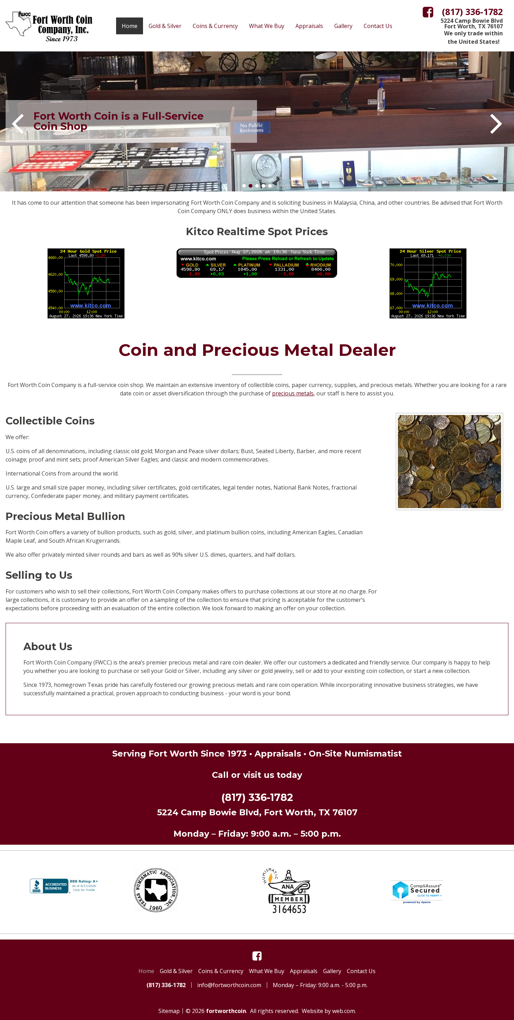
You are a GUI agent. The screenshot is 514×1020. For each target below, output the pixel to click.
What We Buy (266, 26)
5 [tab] (269, 186)
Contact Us (378, 26)
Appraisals (309, 26)
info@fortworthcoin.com (229, 985)
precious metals (293, 393)
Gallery (343, 26)
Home (129, 26)
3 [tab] (256, 186)
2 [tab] (250, 186)
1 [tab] (244, 186)
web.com (343, 1011)
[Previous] (17, 121)
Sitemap (169, 1011)
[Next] (496, 121)
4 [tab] (263, 186)
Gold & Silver (165, 26)
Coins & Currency (215, 26)
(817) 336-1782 (257, 797)
